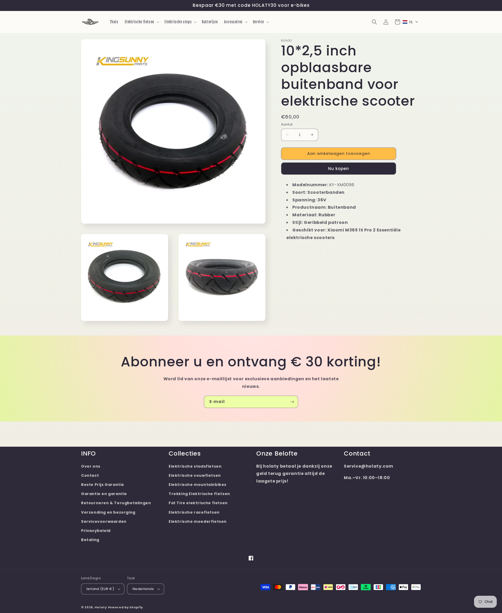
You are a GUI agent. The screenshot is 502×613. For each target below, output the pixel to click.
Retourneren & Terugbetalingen (116, 503)
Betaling (90, 539)
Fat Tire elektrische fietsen (198, 503)
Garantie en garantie (104, 493)
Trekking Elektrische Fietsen (199, 493)
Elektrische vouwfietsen (195, 475)
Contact (90, 475)
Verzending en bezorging (108, 512)
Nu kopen (338, 168)
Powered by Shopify (125, 607)
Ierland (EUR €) (100, 588)
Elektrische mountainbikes (197, 484)
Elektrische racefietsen (194, 512)
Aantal (287, 124)
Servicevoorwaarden (104, 521)
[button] (141, 21)
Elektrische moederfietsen (198, 521)
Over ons (90, 466)
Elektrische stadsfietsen (195, 466)
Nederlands (143, 588)
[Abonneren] (292, 402)
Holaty (101, 607)
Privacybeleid (96, 530)
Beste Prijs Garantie (102, 484)
